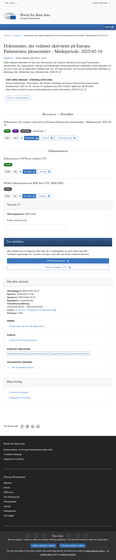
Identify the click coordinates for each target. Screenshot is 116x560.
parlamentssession (80, 353)
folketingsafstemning (18, 353)
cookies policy (46, 554)
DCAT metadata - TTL (56, 267)
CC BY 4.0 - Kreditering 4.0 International (35, 310)
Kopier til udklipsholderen (18, 98)
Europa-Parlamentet (59, 353)
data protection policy (95, 551)
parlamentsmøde (38, 353)
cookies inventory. (68, 554)
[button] (109, 27)
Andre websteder (100, 3)
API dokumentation (56, 261)
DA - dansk (10, 3)
